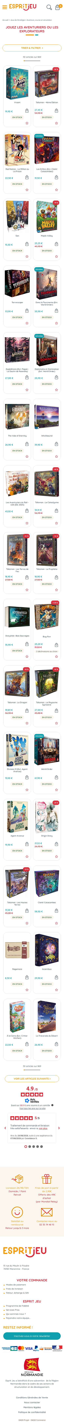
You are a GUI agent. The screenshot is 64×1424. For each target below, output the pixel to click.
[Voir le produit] (56, 645)
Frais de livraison (14, 1288)
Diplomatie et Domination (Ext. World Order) (47, 370)
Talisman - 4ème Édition (47, 102)
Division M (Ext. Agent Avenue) (17, 770)
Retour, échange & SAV (17, 1292)
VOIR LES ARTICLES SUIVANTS (31, 1078)
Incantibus (47, 969)
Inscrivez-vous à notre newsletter (32, 1336)
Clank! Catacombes (47, 902)
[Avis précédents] (5, 1128)
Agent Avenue (17, 836)
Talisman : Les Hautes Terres (17, 903)
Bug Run (47, 636)
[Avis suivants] (59, 1128)
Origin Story (47, 836)
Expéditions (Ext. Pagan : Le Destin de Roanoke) (17, 370)
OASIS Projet (24, 1420)
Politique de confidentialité (32, 1412)
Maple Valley (47, 236)
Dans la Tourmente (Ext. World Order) (47, 303)
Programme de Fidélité (17, 1305)
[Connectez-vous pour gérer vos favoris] (27, 123)
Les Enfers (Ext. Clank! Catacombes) (46, 170)
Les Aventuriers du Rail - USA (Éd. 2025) (17, 503)
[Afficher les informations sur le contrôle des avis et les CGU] (52, 1105)
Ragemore (17, 969)
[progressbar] (32, 60)
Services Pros (12, 1310)
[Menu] (4, 7)
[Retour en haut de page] (57, 1414)
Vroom (17, 102)
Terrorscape (17, 302)
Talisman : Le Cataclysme (47, 502)
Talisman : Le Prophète (46, 569)
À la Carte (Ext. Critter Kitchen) (17, 1037)
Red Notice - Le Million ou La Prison (17, 170)
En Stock (17, 117)
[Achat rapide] (26, 110)
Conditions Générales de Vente (32, 1397)
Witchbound (46, 436)
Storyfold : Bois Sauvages (17, 636)
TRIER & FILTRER (31, 47)
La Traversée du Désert (47, 1036)
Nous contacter (32, 1402)
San (17, 236)
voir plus (43, 1128)
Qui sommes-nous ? (15, 1314)
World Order (47, 769)
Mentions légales (32, 1407)
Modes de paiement (15, 1284)
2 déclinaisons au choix (46, 651)
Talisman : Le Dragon (17, 702)
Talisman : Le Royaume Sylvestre (46, 703)
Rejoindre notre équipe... (18, 1318)
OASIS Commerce (38, 1420)
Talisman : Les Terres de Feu (17, 570)
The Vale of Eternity (17, 436)
